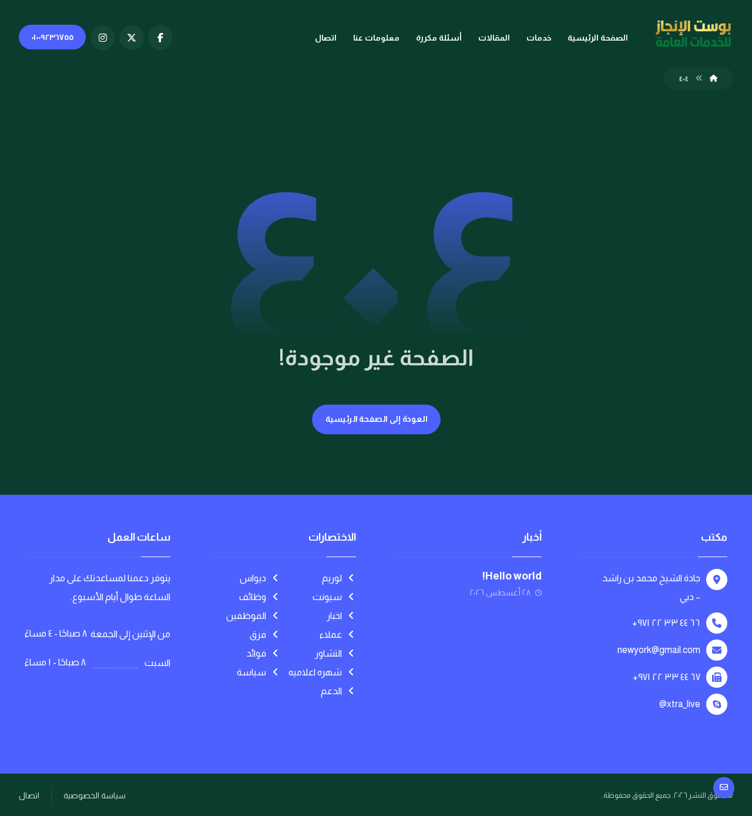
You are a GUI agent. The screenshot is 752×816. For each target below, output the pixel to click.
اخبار (334, 616)
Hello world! (512, 576)
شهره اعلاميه (315, 672)
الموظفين (246, 616)
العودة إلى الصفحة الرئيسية (376, 419)
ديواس (253, 578)
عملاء (331, 635)
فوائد (256, 653)
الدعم (331, 691)
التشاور (328, 653)
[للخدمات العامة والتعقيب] (693, 34)
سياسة (251, 672)
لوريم (332, 578)
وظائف (252, 597)
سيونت (327, 597)
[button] (160, 37)
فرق (258, 635)
